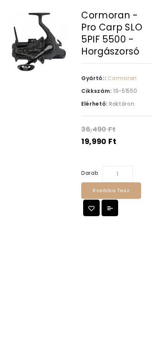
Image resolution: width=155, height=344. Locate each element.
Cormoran (122, 78)
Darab (90, 173)
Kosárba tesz (111, 190)
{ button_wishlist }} (91, 208)
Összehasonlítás (110, 208)
